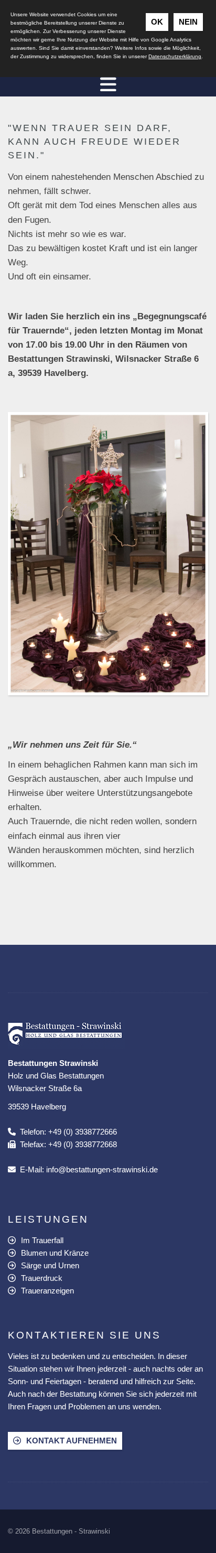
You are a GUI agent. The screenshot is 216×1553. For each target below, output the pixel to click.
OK (157, 21)
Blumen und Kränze (55, 1252)
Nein (188, 21)
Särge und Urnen (50, 1265)
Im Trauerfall (42, 1240)
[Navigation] (108, 83)
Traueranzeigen (47, 1290)
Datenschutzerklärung (174, 56)
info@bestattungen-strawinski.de (102, 1169)
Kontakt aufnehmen (71, 1440)
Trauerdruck (41, 1278)
